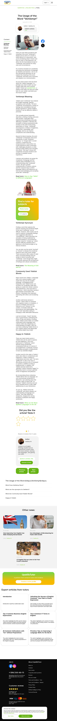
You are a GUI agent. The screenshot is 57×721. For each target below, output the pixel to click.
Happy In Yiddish (8, 54)
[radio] (18, 418)
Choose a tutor (26, 462)
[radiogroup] (27, 421)
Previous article (22, 471)
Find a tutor (24, 209)
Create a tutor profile (28, 581)
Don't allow (11, 716)
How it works (31, 670)
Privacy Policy (31, 684)
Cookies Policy (31, 687)
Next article (33, 471)
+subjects (23, 214)
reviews (15, 693)
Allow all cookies (26, 716)
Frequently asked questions (34, 672)
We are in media (32, 677)
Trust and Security (32, 692)
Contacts (30, 667)
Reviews (30, 675)
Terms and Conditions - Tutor (35, 680)
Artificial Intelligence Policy (34, 689)
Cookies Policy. (11, 713)
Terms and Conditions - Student (35, 682)
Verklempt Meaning (6, 44)
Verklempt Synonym (6, 48)
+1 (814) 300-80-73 (16, 673)
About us (30, 665)
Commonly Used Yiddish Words (8, 51)
